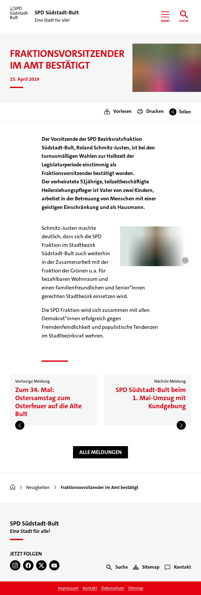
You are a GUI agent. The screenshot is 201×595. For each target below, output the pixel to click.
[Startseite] (12, 488)
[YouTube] (54, 565)
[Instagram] (15, 565)
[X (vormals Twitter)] (41, 565)
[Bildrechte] (185, 260)
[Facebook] (28, 565)
